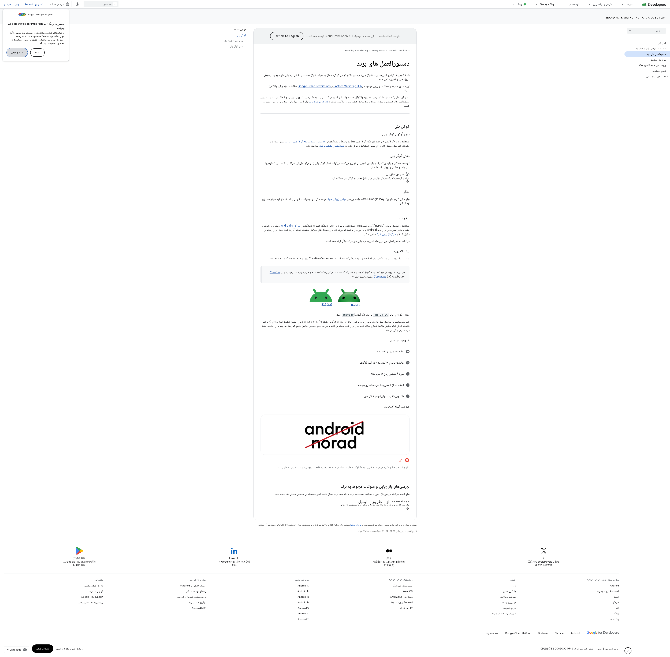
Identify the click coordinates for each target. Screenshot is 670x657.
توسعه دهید (573, 4)
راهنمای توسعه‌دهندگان (196, 591)
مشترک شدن (42, 648)
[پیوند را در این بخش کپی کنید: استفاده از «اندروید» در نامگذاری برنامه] (354, 385)
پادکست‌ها (614, 619)
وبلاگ (519, 4)
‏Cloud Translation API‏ (339, 36)
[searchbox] (646, 31)
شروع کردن (17, 52)
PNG (352, 305)
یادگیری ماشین (509, 591)
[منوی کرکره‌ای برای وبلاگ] (512, 4)
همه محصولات (491, 633)
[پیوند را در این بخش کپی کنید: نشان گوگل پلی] (386, 156)
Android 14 (303, 602)
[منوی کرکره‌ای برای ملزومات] (621, 4)
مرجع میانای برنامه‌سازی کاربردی (191, 596)
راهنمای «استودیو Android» (192, 585)
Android (614, 585)
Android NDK (199, 608)
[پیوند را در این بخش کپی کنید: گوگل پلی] (390, 126)
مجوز (599, 648)
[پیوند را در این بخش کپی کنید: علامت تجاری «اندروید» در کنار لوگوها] (356, 363)
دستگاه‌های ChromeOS (401, 596)
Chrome (559, 633)
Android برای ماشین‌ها (402, 602)
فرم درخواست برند (318, 101)
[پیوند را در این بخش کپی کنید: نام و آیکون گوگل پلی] (378, 134)
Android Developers (399, 50)
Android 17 (303, 585)
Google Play (547, 4)
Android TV (406, 608)
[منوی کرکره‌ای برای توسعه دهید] (563, 4)
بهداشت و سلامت (508, 596)
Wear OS (408, 591)
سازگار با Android (290, 225)
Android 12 (303, 613)
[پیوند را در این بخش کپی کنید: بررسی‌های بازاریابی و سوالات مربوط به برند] (337, 487)
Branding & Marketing (622, 17)
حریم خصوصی (509, 608)
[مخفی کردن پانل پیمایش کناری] (627, 650)
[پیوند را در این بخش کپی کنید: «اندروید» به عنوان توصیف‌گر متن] (360, 396)
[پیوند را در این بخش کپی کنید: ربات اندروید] (389, 251)
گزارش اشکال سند (95, 591)
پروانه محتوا (355, 524)
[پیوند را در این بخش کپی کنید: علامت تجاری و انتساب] (373, 352)
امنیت (616, 596)
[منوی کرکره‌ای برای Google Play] (535, 4)
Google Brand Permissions (314, 86)
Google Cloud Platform (518, 633)
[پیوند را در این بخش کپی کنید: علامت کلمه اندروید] (379, 406)
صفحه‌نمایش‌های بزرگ (403, 585)
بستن (37, 52)
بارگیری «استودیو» (197, 602)
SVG (357, 305)
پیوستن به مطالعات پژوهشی (90, 602)
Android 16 (303, 591)
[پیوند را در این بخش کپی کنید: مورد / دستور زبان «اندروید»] (367, 374)
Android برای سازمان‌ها (608, 591)
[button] (647, 76)
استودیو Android (33, 4)
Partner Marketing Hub (347, 86)
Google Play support (92, 596)
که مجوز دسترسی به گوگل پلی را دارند (305, 141)
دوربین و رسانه (509, 602)
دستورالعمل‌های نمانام (583, 648)
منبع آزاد (615, 602)
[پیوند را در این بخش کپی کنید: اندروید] (394, 218)
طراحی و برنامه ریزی (602, 4)
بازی (514, 585)
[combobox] (101, 4)
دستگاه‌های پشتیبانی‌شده (331, 145)
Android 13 (304, 608)
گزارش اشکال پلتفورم (93, 585)
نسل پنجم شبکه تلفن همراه (504, 613)
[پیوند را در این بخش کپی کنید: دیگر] (400, 192)
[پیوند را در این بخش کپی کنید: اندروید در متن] (385, 340)
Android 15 (303, 596)
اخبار (617, 608)
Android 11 (304, 619)
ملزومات (630, 4)
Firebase (543, 633)
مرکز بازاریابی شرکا (336, 199)
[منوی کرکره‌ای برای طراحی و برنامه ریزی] (588, 4)
